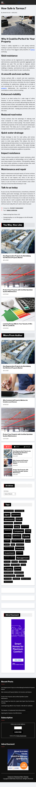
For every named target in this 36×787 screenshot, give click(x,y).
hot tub (12, 544)
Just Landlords (19, 552)
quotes (17, 568)
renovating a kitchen (19, 572)
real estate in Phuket (9, 572)
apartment (16, 514)
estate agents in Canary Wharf (17, 540)
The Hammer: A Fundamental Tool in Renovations (13, 710)
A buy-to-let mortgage (19, 510)
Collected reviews (8, 530)
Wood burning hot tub (26, 578)
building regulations (8, 523)
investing (19, 548)
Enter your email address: (18, 724)
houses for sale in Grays (9, 547)
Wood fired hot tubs (8, 581)
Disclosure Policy (18, 777)
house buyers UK (20, 544)
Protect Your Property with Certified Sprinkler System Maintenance (18, 290)
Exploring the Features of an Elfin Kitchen (11, 713)
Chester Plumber (25, 526)
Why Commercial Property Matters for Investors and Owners (15, 401)
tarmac (32, 50)
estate (26, 536)
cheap (17, 527)
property (4, 88)
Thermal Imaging (8, 578)
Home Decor (7, 544)
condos (8, 536)
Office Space (7, 564)
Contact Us (11, 777)
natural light (14, 561)
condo (28, 531)
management (23, 557)
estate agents (7, 540)
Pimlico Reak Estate (21, 736)
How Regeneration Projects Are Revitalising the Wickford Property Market (17, 256)
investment (9, 553)
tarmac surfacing (12, 210)
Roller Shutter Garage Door (9, 575)
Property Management (16, 208)
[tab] (8, 447)
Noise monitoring (23, 561)
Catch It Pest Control (8, 526)
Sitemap (26, 777)
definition (17, 536)
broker (19, 519)
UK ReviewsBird (16, 578)
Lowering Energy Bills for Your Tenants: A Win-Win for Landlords (17, 324)
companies (18, 531)
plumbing (23, 564)
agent (7, 514)
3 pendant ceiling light (9, 510)
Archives (6, 491)
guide (28, 541)
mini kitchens (7, 561)
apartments (9, 519)
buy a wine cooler (18, 523)
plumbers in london (15, 564)
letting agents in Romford (9, 556)
